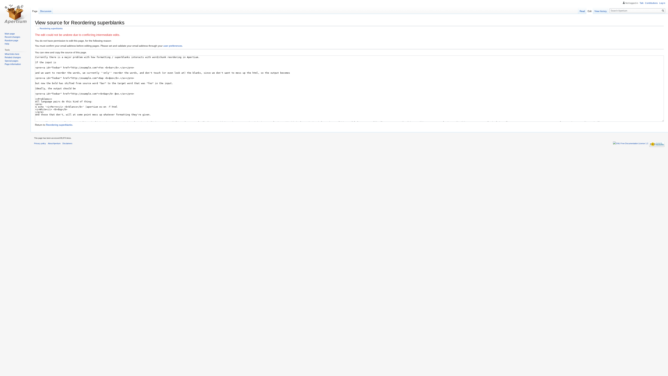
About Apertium (54, 143)
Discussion (45, 11)
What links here (12, 54)
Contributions (651, 3)
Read (582, 11)
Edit (590, 11)
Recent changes (12, 37)
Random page (11, 40)
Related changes (13, 57)
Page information (13, 64)
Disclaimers (67, 143)
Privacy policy (40, 143)
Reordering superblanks (51, 28)
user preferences (172, 45)
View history (600, 11)
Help (7, 44)
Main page (10, 34)
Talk (641, 3)
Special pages (11, 61)
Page (34, 11)
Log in (662, 3)
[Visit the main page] (15, 14)
